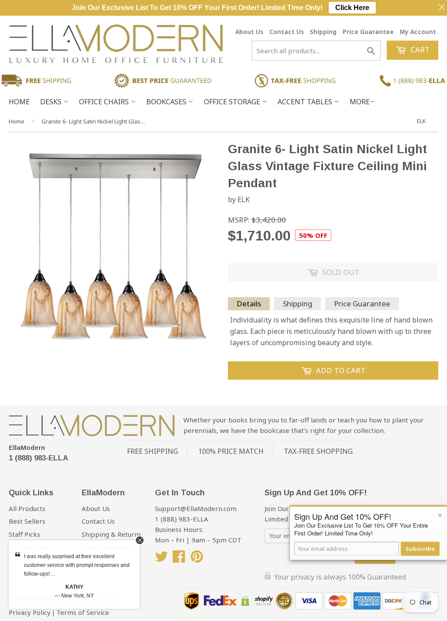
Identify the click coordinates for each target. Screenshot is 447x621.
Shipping (323, 31)
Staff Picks (24, 534)
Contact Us (286, 31)
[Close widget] (139, 540)
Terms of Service (82, 612)
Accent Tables (306, 101)
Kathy (74, 587)
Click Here (352, 7)
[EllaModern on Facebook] (179, 559)
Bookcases (167, 101)
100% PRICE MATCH (231, 451)
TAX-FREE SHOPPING (318, 451)
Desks (51, 101)
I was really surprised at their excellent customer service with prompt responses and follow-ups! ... (77, 565)
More (360, 101)
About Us (249, 31)
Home (19, 101)
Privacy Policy (30, 612)
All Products (27, 508)
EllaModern (27, 447)
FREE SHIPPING (152, 451)
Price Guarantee (368, 31)
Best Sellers (27, 521)
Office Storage (233, 101)
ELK (421, 121)
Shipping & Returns (111, 534)
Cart (419, 50)
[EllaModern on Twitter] (161, 559)
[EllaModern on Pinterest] (196, 559)
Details (249, 303)
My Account (418, 31)
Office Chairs (105, 101)
